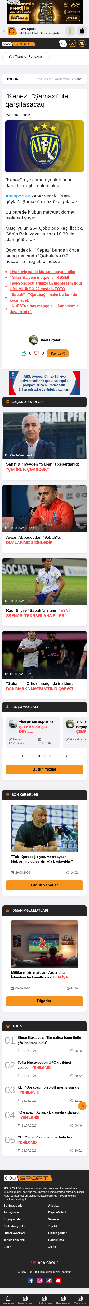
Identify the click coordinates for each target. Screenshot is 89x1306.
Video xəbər (80, 1303)
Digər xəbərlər (63, 1303)
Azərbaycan (62, 79)
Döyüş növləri (13, 1219)
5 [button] (50, 756)
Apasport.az (17, 195)
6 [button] (55, 756)
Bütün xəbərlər (44, 885)
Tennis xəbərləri (14, 1240)
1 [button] (28, 756)
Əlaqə (52, 1247)
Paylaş (56, 353)
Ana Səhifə (44, 79)
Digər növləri (57, 1212)
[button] (22, 756)
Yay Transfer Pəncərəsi (26, 56)
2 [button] (33, 756)
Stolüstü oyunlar (15, 1226)
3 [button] (39, 756)
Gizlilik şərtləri (57, 1233)
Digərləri (44, 1001)
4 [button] (44, 756)
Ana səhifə (8, 1303)
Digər (7, 1247)
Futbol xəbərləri (14, 1233)
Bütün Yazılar (44, 769)
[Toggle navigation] (82, 43)
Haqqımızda (56, 1240)
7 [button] (61, 756)
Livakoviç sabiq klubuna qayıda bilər (42, 272)
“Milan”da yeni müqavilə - (39, 278)
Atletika (53, 1205)
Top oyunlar (11, 1212)
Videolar (53, 1219)
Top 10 (52, 1226)
